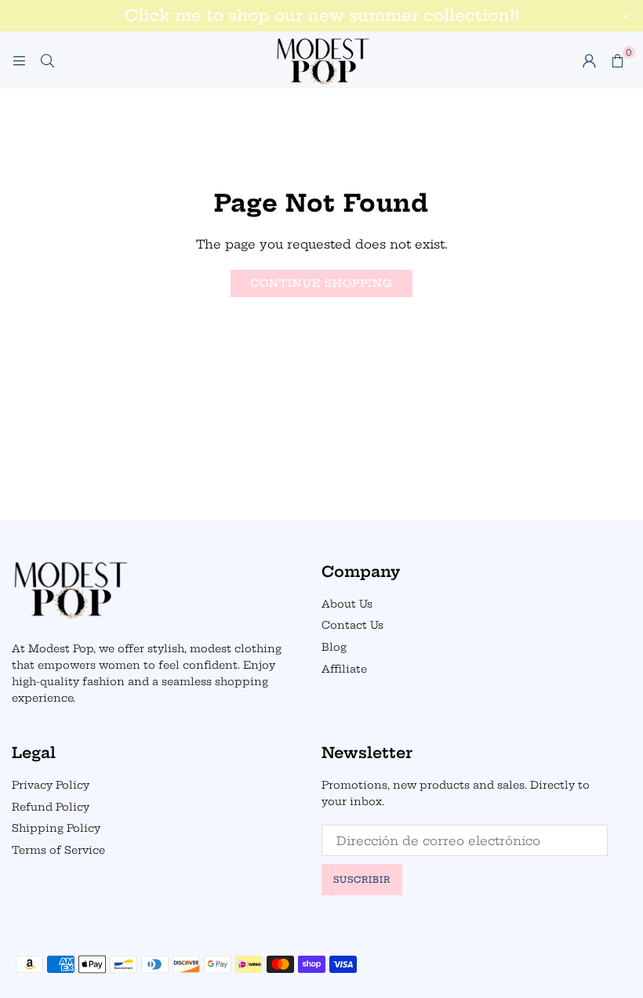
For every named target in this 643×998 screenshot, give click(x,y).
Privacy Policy (50, 784)
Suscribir (362, 879)
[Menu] (19, 60)
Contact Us (352, 625)
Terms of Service (58, 850)
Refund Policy (50, 806)
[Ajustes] (589, 60)
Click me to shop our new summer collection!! (322, 15)
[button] (617, 60)
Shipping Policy (56, 828)
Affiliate (344, 668)
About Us (347, 603)
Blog (334, 647)
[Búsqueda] (47, 60)
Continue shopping (321, 283)
